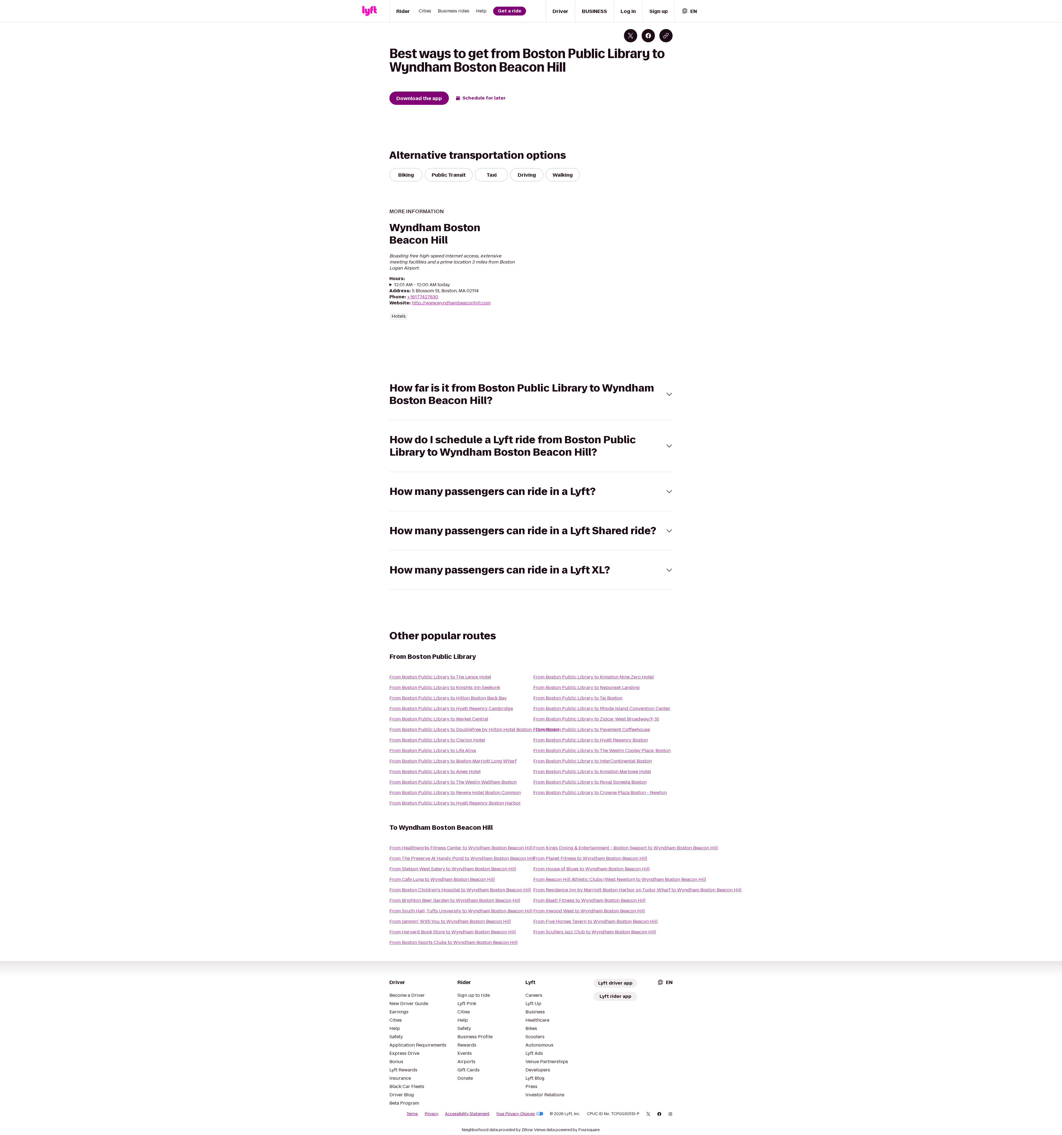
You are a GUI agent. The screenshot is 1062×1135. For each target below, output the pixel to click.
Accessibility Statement (467, 1113)
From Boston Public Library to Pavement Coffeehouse (591, 729)
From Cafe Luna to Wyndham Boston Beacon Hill (442, 879)
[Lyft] (369, 11)
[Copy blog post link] (666, 35)
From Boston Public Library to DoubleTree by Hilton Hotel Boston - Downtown (474, 729)
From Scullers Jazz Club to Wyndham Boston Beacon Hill (594, 932)
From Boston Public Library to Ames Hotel (435, 771)
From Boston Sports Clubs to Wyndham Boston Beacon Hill (453, 942)
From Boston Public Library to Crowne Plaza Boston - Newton (600, 792)
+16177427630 (422, 297)
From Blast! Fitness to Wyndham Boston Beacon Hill (589, 900)
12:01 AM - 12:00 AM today (422, 285)
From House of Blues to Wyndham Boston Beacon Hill (591, 869)
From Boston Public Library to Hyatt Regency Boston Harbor (455, 803)
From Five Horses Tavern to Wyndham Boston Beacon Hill (595, 921)
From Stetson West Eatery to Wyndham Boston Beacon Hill (452, 869)
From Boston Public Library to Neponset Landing (586, 687)
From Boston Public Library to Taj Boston (577, 698)
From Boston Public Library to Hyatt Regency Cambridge (451, 708)
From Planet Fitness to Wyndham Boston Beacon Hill (590, 858)
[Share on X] (630, 35)
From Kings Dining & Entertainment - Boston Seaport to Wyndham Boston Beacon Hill (625, 848)
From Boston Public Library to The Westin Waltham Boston (453, 782)
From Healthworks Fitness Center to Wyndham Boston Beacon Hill (461, 848)
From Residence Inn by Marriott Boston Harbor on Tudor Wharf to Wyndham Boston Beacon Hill (637, 890)
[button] (531, 394)
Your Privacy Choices (515, 1113)
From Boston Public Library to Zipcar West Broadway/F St (596, 719)
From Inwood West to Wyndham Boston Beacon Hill (589, 911)
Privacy (431, 1113)
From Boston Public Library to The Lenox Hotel (440, 677)
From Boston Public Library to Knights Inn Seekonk (444, 687)
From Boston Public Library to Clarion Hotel (437, 740)
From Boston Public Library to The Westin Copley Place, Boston (602, 750)
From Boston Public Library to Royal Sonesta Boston (590, 782)
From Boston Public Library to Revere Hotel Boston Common (455, 792)
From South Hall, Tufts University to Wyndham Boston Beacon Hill (460, 911)
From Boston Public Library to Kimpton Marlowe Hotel (592, 771)
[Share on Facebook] (648, 35)
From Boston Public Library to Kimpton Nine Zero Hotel (593, 677)
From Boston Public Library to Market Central (438, 719)
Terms (412, 1113)
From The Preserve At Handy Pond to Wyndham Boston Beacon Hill (462, 858)
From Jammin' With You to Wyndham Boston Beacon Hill (450, 921)
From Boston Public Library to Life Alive (432, 750)
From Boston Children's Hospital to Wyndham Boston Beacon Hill (460, 890)
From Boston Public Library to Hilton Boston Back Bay (448, 698)
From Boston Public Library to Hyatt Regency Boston (590, 740)
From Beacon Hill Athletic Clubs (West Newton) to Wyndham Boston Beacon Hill (619, 879)
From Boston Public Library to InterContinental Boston (592, 761)
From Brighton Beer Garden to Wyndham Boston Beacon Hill (454, 900)
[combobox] (689, 11)
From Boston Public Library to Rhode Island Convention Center (601, 708)
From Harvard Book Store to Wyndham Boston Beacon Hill (452, 932)
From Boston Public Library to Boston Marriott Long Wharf (453, 761)
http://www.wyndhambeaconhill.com (451, 303)
